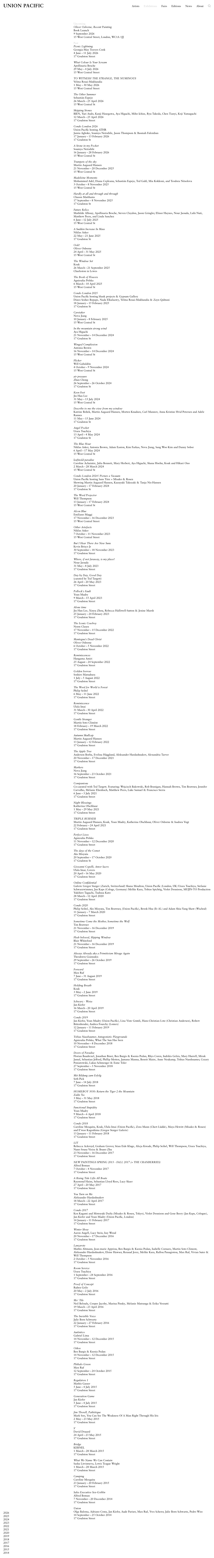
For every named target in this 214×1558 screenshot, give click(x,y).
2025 (6, 1516)
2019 (6, 1536)
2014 (6, 1553)
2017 (6, 1543)
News (188, 6)
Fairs (164, 6)
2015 (6, 1549)
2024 (6, 1519)
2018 (6, 1539)
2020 (6, 1533)
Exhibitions (150, 6)
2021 (6, 1529)
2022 (6, 1526)
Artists (135, 6)
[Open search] (209, 6)
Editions (176, 6)
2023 (6, 1523)
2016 (6, 1546)
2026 (6, 1513)
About (200, 6)
